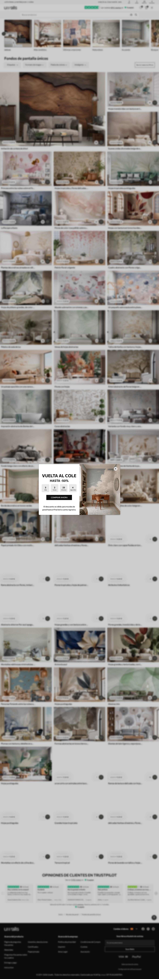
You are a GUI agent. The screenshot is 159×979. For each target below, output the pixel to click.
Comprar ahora (59, 497)
